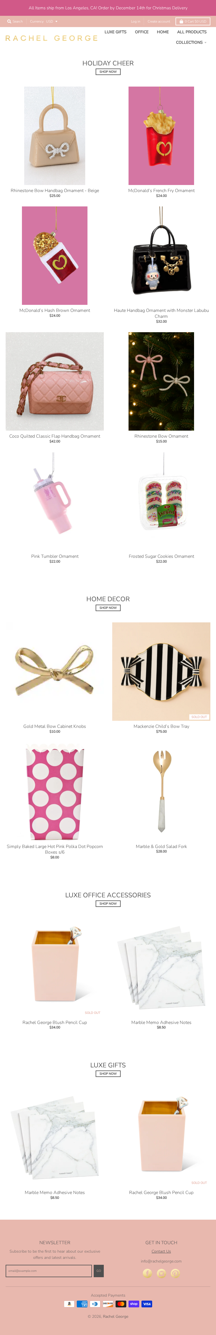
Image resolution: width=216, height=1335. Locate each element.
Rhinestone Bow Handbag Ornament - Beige (55, 191)
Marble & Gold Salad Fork (161, 846)
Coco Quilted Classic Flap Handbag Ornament (54, 436)
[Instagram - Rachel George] (161, 1273)
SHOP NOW (108, 72)
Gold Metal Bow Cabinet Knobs (54, 726)
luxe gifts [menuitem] (116, 32)
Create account (159, 21)
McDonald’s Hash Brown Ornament (54, 310)
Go (98, 1271)
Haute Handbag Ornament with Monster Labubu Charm (161, 313)
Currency (37, 21)
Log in (135, 21)
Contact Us (161, 1251)
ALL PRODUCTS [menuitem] (192, 32)
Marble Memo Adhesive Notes (161, 1022)
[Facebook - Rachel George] (147, 1273)
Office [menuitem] (141, 32)
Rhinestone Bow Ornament (161, 436)
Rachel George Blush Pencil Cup (54, 1022)
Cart (195, 21)
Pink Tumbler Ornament (54, 556)
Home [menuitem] (163, 32)
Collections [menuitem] (189, 42)
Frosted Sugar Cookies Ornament (161, 556)
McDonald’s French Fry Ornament (161, 191)
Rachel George (115, 1316)
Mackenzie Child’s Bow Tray (161, 726)
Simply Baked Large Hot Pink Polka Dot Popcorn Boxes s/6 (55, 849)
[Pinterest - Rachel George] (175, 1273)
